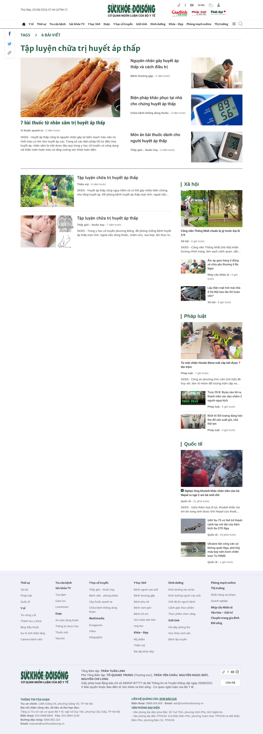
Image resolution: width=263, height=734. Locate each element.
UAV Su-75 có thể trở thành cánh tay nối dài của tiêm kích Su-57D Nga (225, 524)
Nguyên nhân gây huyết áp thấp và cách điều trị (154, 63)
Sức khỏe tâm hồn (145, 619)
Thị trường (221, 24)
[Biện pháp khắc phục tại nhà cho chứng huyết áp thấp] (216, 110)
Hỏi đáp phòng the (179, 627)
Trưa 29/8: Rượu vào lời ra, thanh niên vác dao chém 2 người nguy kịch (225, 396)
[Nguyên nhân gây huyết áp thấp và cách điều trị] (216, 73)
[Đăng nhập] (219, 5)
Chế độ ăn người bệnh (181, 601)
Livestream (62, 606)
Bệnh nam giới (142, 607)
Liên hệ (230, 682)
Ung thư (138, 626)
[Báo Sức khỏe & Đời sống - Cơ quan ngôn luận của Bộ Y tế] (131, 10)
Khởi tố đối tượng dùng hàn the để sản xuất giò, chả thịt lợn (225, 419)
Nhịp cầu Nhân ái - (220, 274)
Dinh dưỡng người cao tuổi (184, 595)
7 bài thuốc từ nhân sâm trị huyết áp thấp (63, 123)
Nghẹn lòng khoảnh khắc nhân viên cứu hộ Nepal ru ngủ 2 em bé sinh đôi (210, 493)
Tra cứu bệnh (58, 24)
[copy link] (9, 53)
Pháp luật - (187, 373)
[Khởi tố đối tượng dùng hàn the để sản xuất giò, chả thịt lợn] (193, 421)
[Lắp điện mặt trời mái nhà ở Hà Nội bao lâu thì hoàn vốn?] (193, 293)
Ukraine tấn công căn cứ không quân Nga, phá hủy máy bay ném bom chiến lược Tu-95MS (224, 550)
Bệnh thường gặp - (142, 75)
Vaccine (60, 638)
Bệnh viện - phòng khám (103, 595)
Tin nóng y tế (28, 615)
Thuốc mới (61, 632)
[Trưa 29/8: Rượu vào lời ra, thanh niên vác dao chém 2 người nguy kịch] (193, 398)
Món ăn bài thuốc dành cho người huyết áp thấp (155, 137)
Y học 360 (94, 24)
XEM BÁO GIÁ (168, 699)
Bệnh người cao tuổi (146, 589)
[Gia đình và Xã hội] (180, 13)
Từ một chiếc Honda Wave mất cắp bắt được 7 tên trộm (210, 365)
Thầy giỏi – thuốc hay (102, 589)
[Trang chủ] (24, 24)
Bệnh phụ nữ (141, 601)
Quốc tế (193, 444)
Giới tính (141, 24)
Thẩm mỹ (139, 645)
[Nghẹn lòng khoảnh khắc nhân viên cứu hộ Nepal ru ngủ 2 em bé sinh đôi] (211, 468)
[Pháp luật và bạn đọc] (199, 13)
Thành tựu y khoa (31, 621)
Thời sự (41, 24)
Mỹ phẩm (139, 639)
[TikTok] (179, 5)
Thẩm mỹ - (84, 184)
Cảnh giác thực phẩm (181, 607)
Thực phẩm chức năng (181, 613)
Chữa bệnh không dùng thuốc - (150, 112)
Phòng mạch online (199, 24)
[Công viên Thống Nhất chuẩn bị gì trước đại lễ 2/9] (211, 208)
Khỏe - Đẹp (176, 24)
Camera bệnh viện (31, 639)
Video (92, 631)
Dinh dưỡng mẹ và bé (181, 589)
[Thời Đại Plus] (219, 12)
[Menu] (234, 24)
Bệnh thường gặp (144, 595)
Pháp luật (195, 316)
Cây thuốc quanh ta (100, 601)
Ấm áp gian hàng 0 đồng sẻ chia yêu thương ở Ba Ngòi (223, 264)
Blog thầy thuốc (30, 627)
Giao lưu (60, 600)
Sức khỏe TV (76, 24)
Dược (107, 24)
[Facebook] (185, 5)
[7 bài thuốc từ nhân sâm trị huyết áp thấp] (70, 87)
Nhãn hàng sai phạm (223, 594)
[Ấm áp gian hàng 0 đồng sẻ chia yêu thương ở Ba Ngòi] (193, 266)
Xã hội (191, 184)
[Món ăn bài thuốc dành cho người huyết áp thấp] (216, 147)
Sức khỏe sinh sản (179, 633)
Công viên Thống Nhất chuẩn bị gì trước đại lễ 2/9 (210, 233)
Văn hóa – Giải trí (222, 612)
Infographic (95, 637)
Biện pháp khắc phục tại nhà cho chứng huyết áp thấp (156, 100)
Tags (26, 35)
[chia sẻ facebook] (9, 34)
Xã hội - (185, 241)
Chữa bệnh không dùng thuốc (103, 609)
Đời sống (216, 623)
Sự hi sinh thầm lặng (33, 633)
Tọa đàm (60, 594)
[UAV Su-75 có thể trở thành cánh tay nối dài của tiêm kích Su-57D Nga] (193, 526)
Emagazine (96, 625)
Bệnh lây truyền (177, 639)
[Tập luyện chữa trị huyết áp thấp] (47, 191)
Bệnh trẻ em (141, 613)
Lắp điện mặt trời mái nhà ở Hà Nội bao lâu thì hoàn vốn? (224, 292)
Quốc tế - (186, 501)
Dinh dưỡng (157, 24)
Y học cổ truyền (123, 24)
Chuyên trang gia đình (225, 618)
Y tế (31, 24)
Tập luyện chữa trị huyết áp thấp (107, 177)
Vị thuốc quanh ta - (33, 130)
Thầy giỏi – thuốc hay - (145, 149)
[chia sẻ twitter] (9, 44)
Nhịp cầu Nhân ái (222, 607)
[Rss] (237, 672)
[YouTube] (192, 5)
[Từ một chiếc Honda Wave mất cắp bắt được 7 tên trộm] (211, 340)
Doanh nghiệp (219, 600)
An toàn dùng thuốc (67, 620)
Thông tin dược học (67, 626)
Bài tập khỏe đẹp (144, 651)
